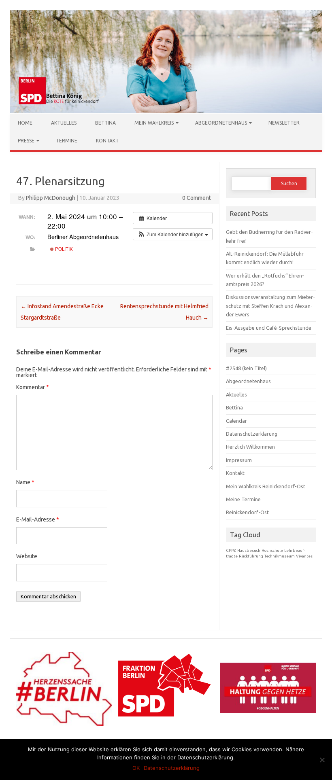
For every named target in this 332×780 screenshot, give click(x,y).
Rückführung (251, 556)
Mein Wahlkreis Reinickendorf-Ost (265, 486)
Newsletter (284, 122)
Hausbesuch (248, 550)
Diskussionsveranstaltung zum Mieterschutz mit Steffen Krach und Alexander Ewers (270, 305)
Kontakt (107, 140)
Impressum (239, 460)
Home (25, 122)
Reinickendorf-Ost (247, 512)
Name (25, 482)
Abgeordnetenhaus (221, 122)
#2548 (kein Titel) (246, 368)
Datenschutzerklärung (251, 434)
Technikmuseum (279, 556)
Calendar (236, 421)
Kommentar (32, 387)
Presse (26, 140)
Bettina (105, 122)
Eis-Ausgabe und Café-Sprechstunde (268, 328)
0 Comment (196, 198)
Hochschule (272, 550)
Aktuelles (64, 122)
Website (26, 556)
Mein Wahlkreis (154, 122)
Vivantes (304, 556)
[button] (172, 234)
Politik (63, 249)
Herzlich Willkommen (250, 446)
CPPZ (231, 550)
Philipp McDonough (50, 198)
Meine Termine (243, 499)
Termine (66, 140)
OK (136, 768)
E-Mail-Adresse (37, 519)
